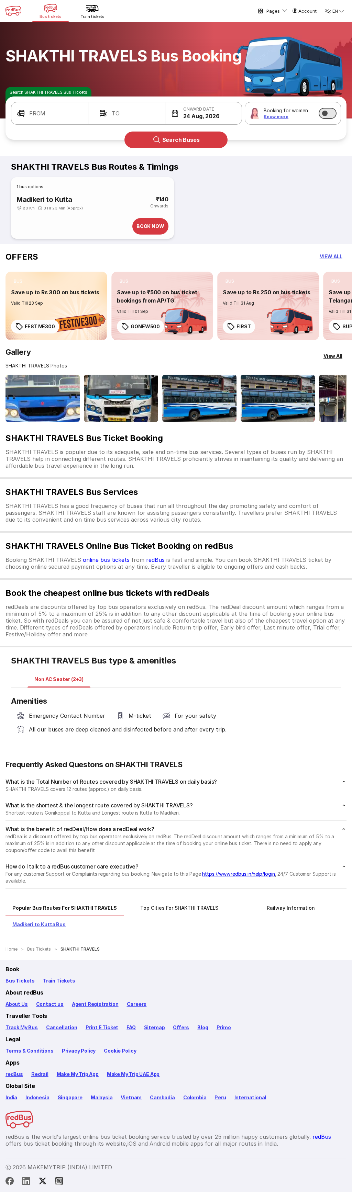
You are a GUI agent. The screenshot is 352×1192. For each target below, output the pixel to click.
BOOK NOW (150, 226)
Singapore (70, 1097)
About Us (17, 1004)
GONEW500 (145, 326)
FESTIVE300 (40, 326)
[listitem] (18, 281)
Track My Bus (22, 1027)
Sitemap (154, 1027)
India (11, 1097)
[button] (49, 113)
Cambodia (162, 1097)
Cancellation (61, 1027)
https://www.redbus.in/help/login (238, 874)
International (250, 1097)
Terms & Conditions (30, 1051)
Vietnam (131, 1097)
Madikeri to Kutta (44, 199)
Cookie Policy (120, 1051)
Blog (202, 1027)
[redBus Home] (13, 11)
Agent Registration (95, 1004)
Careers (137, 1004)
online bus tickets (106, 559)
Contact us (50, 1004)
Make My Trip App (78, 1074)
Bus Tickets (20, 981)
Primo (224, 1027)
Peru (220, 1097)
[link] (56, 306)
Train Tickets (59, 981)
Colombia (195, 1097)
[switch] (328, 113)
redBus (155, 559)
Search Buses (181, 139)
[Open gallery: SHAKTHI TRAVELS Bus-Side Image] (199, 398)
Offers (181, 1027)
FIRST (243, 326)
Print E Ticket (102, 1027)
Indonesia (37, 1097)
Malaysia (102, 1097)
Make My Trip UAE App (133, 1074)
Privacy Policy (79, 1051)
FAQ (130, 1027)
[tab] (59, 679)
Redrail (39, 1074)
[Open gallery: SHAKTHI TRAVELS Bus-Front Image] (43, 398)
